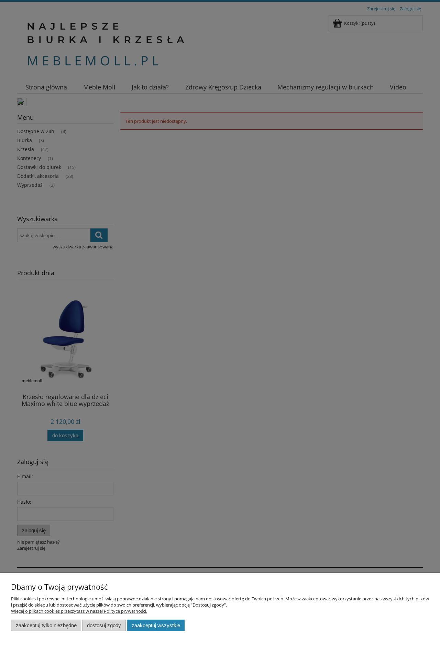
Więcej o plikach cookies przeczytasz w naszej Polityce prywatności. (79, 611)
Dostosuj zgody (104, 625)
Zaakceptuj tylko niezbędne (46, 625)
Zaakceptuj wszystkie (156, 625)
